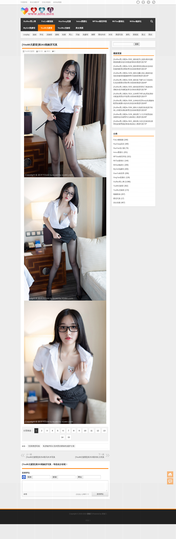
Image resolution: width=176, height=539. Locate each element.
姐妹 (34, 35)
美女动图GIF (34, 2)
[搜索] (151, 21)
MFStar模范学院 (119, 157)
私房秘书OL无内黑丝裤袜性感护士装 (59, 446)
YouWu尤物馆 (118, 190)
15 (69, 437)
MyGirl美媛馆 (118, 169)
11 (91, 431)
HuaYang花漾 (118, 144)
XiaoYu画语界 (118, 173)
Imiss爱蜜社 (118, 152)
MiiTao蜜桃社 (118, 161)
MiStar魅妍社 (118, 165)
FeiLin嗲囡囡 (118, 140)
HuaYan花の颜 (119, 148)
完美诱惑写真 (34, 446)
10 (85, 431)
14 (62, 437)
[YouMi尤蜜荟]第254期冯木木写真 (40, 457)
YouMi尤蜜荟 (118, 186)
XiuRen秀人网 (118, 182)
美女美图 (116, 203)
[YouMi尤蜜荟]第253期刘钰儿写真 (89, 457)
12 (98, 431)
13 (104, 431)
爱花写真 (116, 198)
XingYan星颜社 (119, 177)
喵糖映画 (116, 194)
